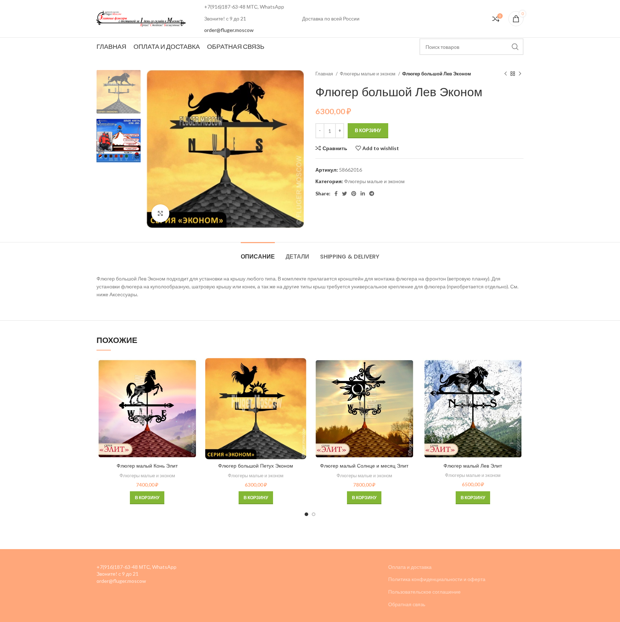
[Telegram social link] (371, 193)
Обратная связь (406, 604)
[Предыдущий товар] (505, 74)
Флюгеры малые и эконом (368, 73)
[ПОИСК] (515, 46)
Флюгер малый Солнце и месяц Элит (364, 465)
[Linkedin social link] (362, 193)
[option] (119, 91)
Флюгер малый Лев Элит (472, 465)
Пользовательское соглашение (424, 592)
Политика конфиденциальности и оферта (436, 579)
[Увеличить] (160, 213)
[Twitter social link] (344, 193)
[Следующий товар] (519, 74)
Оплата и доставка (410, 567)
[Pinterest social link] (353, 193)
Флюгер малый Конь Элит (147, 465)
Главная (324, 73)
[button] (147, 497)
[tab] (258, 253)
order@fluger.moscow (229, 30)
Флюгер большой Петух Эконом (255, 465)
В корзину (368, 130)
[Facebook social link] (336, 193)
